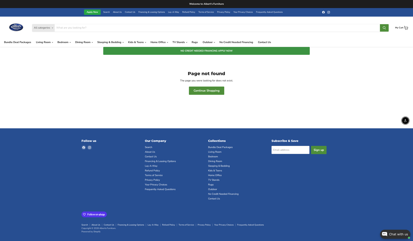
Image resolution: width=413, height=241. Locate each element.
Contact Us (130, 12)
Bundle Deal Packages (17, 42)
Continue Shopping (207, 91)
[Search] (384, 28)
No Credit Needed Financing (236, 42)
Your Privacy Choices (243, 12)
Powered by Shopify (91, 231)
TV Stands (179, 42)
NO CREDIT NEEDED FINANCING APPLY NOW (207, 50)
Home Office (158, 42)
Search (106, 12)
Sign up (319, 150)
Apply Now (92, 12)
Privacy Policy (223, 12)
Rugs (195, 42)
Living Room (43, 42)
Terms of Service (206, 12)
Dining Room (83, 42)
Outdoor (208, 42)
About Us (117, 12)
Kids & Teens (136, 42)
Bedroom (63, 42)
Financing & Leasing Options (151, 12)
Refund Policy (188, 12)
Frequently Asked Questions (269, 12)
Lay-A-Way (173, 12)
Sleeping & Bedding (109, 42)
